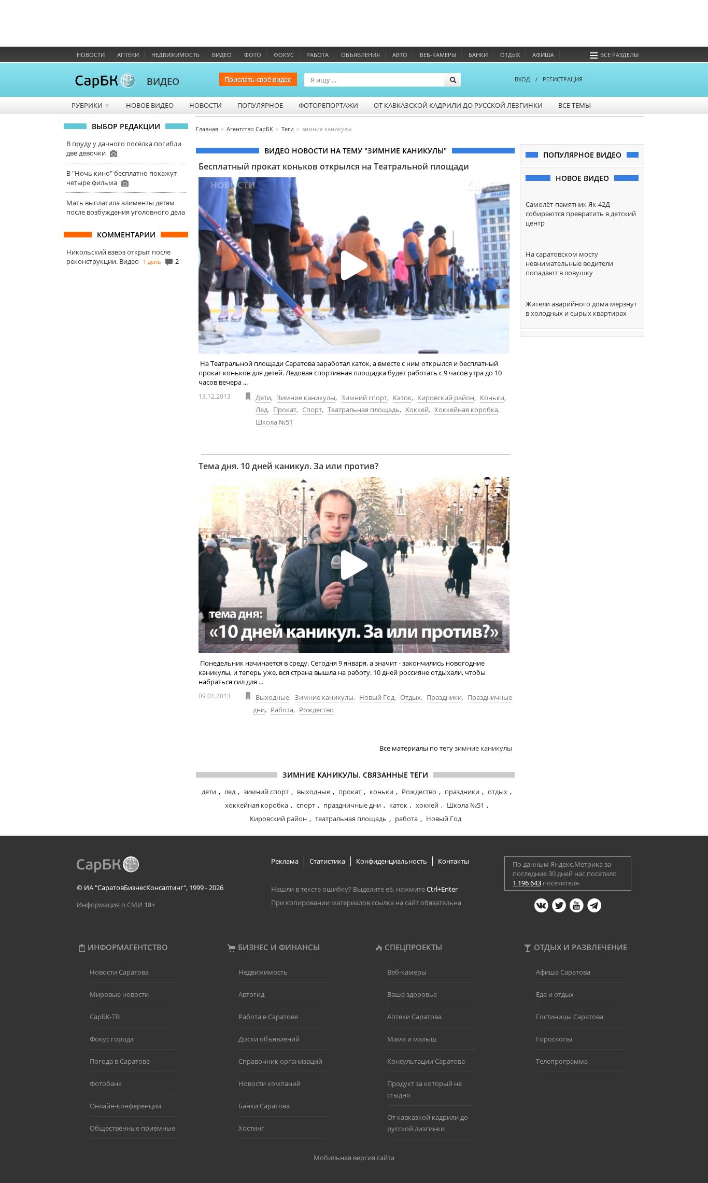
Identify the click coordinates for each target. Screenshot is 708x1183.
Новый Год (376, 697)
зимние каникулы (483, 748)
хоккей (427, 805)
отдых (497, 791)
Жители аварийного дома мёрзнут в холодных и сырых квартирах (581, 308)
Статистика (327, 861)
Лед (261, 409)
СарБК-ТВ (105, 1016)
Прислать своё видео (258, 79)
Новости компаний (269, 1083)
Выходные (272, 697)
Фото (252, 55)
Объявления (360, 55)
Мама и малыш (412, 1039)
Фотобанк (106, 1083)
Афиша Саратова (563, 972)
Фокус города (112, 1039)
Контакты (453, 861)
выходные (313, 791)
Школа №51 (274, 422)
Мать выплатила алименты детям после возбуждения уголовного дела (125, 207)
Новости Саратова (119, 972)
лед (229, 791)
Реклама (285, 861)
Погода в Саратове (120, 1061)
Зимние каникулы (306, 397)
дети (209, 791)
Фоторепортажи (328, 105)
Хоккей (417, 409)
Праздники (444, 697)
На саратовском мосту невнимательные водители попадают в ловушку (569, 263)
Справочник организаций (280, 1061)
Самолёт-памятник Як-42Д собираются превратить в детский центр (581, 214)
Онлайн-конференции (125, 1105)
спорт (305, 805)
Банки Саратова (264, 1105)
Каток (402, 397)
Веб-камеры (438, 55)
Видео (222, 55)
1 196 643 (527, 883)
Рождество (316, 709)
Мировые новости (119, 994)
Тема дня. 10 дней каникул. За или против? (288, 466)
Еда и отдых (555, 994)
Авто (399, 55)
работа (406, 818)
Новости (91, 55)
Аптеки (128, 55)
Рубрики (91, 105)
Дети (263, 397)
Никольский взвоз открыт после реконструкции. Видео (118, 256)
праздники (462, 791)
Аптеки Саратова (414, 1016)
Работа (317, 55)
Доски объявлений (269, 1039)
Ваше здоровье (412, 994)
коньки (381, 791)
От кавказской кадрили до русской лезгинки (458, 105)
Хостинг (251, 1128)
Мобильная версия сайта (354, 1157)
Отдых (510, 55)
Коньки (492, 397)
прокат (349, 791)
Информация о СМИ (110, 904)
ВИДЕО (163, 81)
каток (398, 805)
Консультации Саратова (426, 1061)
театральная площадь (351, 818)
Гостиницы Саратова (569, 1016)
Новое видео (150, 105)
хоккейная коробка (256, 805)
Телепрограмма (562, 1061)
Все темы (574, 105)
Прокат (284, 409)
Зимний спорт (364, 397)
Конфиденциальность (391, 861)
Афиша (543, 55)
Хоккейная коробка (466, 409)
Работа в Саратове (268, 1016)
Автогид (251, 994)
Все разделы (619, 55)
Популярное (260, 105)
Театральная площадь (364, 409)
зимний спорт (266, 791)
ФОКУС (284, 55)
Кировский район (445, 397)
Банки (478, 55)
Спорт (312, 409)
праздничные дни (352, 805)
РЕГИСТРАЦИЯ (563, 79)
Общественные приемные (132, 1128)
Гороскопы (554, 1039)
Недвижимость (175, 55)
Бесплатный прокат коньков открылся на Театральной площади (334, 166)
